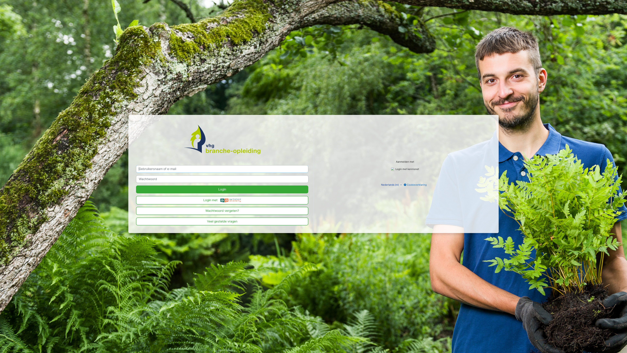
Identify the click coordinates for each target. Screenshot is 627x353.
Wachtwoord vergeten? (222, 211)
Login (222, 189)
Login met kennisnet (407, 169)
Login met (210, 200)
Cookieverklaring (416, 184)
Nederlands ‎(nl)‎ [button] (390, 184)
